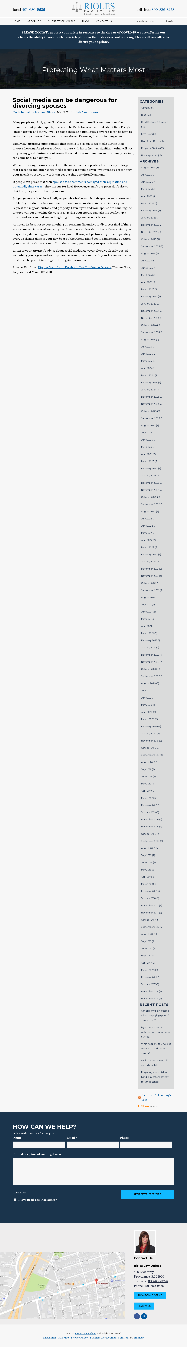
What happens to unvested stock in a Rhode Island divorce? (156, 1049)
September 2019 (150, 755)
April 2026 (146, 196)
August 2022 (148, 511)
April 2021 (146, 626)
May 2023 (146, 447)
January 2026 (148, 217)
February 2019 (149, 805)
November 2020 (150, 662)
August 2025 (148, 253)
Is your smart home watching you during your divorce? (155, 1032)
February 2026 (149, 210)
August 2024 (148, 339)
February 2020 (149, 726)
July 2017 (146, 941)
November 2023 (150, 404)
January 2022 (148, 561)
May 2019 (146, 783)
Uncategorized (149, 155)
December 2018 (150, 819)
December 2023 (150, 397)
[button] (184, 1327)
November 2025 (150, 232)
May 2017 (146, 955)
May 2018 (146, 869)
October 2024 (149, 325)
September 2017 (150, 927)
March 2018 (147, 884)
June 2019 (146, 776)
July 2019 (146, 769)
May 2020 (146, 705)
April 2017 (146, 962)
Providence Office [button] (150, 1295)
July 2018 (146, 855)
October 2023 (149, 411)
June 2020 (147, 697)
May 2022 (146, 533)
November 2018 (150, 826)
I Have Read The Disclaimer (37, 1200)
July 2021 (146, 604)
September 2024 (150, 332)
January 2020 (148, 733)
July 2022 (146, 518)
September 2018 (150, 841)
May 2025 (146, 275)
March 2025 (147, 289)
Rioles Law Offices (43, 112)
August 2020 (148, 683)
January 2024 (148, 389)
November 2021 (150, 576)
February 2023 (149, 468)
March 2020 (147, 719)
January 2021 (148, 647)
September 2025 (150, 246)
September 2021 (150, 590)
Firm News (147, 134)
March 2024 (147, 375)
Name (17, 1137)
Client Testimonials (61, 21)
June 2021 (146, 611)
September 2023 (150, 418)
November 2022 (150, 490)
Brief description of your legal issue (37, 1154)
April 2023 (146, 454)
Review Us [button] (144, 1306)
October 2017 (148, 920)
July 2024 (146, 346)
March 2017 (147, 970)
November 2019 (150, 740)
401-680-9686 (33, 10)
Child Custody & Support (154, 122)
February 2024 (149, 382)
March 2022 (147, 547)
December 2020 (150, 655)
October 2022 (149, 497)
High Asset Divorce (87, 112)
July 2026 (146, 174)
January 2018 (148, 898)
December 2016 (149, 991)
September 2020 (150, 676)
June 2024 (147, 354)
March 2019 (147, 798)
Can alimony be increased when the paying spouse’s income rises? (155, 1015)
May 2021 (146, 619)
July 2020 (146, 690)
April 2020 (147, 712)
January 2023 (148, 475)
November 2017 (150, 912)
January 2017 (148, 984)
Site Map (63, 1337)
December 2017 (150, 905)
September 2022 (150, 504)
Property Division (150, 148)
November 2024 (150, 318)
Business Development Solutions (110, 1337)
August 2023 (148, 425)
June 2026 (147, 182)
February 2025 (149, 296)
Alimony (145, 107)
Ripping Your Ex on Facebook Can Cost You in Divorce (74, 267)
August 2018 (148, 848)
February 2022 (149, 554)
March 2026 (147, 203)
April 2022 (146, 540)
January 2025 (148, 303)
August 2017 (148, 934)
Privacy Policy (79, 1337)
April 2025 (146, 282)
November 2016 (149, 998)
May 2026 (146, 189)
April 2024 (146, 368)
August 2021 (148, 597)
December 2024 (150, 311)
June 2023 (147, 439)
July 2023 (146, 432)
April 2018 (146, 877)
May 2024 (146, 361)
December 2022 (150, 483)
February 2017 (149, 977)
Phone (124, 1137)
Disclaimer (19, 1192)
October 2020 (149, 669)
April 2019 (146, 791)
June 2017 (146, 948)
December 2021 (150, 568)
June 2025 (147, 268)
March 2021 (147, 633)
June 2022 (147, 526)
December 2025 (150, 225)
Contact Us (104, 21)
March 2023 (147, 461)
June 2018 (147, 862)
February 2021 (149, 640)
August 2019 (148, 762)
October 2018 (148, 834)
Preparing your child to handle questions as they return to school (155, 1077)
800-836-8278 (163, 10)
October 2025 (148, 239)
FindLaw (139, 1337)
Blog (85, 21)
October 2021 (148, 583)
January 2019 (148, 812)
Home (16, 21)
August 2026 (148, 167)
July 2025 (146, 260)
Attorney (34, 21)
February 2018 (149, 891)
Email (72, 1137)
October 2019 (148, 748)
